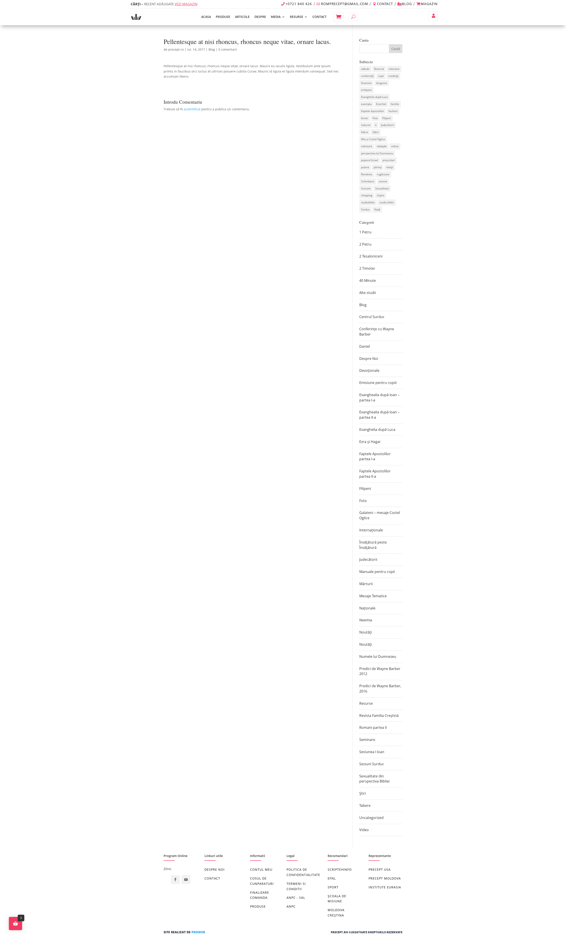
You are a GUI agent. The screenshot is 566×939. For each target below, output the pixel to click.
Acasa (206, 17)
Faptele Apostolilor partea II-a (375, 474)
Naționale (367, 608)
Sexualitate (382, 188)
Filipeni (386, 118)
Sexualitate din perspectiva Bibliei (374, 779)
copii (381, 76)
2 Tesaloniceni (370, 256)
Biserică (379, 69)
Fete (375, 118)
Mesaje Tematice (373, 596)
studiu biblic (386, 202)
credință (393, 76)
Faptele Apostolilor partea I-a (375, 456)
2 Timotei (367, 268)
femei (364, 118)
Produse (223, 17)
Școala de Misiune (337, 898)
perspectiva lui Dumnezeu (377, 153)
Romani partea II (373, 727)
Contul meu (433, 15)
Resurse (296, 17)
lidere (364, 132)
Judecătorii (387, 125)
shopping (366, 195)
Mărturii (366, 583)
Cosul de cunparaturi (262, 881)
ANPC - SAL (296, 897)
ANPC (291, 906)
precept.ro (176, 49)
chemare (394, 69)
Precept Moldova (385, 878)
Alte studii (367, 292)
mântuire (366, 146)
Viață (377, 209)
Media (276, 17)
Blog (407, 4)
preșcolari (388, 160)
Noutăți (365, 632)
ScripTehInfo (340, 869)
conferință (367, 76)
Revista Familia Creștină (379, 715)
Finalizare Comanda (259, 895)
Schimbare (367, 181)
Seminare (367, 739)
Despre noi (215, 869)
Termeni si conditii (296, 886)
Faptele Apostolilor (372, 111)
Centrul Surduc (371, 316)
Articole (242, 17)
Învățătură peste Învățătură (373, 545)
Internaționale (371, 530)
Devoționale (369, 370)
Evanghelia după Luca (374, 97)
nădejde (382, 146)
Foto (363, 500)
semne (383, 181)
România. (367, 174)
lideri (376, 132)
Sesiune (366, 188)
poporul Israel (369, 160)
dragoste (381, 83)
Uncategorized (371, 817)
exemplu (366, 104)
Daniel (364, 346)
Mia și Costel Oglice (373, 139)
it (376, 125)
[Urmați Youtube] (186, 879)
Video (364, 829)
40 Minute (367, 280)
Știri (362, 793)
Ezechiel (381, 104)
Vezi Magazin (186, 4)
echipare (366, 90)
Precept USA (380, 869)
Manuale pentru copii (377, 571)
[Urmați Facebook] (175, 879)
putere (365, 167)
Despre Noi (368, 358)
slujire (380, 195)
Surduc (365, 209)
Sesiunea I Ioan (371, 751)
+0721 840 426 (298, 4)
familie (395, 104)
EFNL (332, 878)
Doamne (366, 83)
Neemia (365, 620)
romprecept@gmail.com (344, 4)
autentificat (192, 109)
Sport (333, 887)
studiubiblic (368, 202)
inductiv (366, 125)
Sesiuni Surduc (371, 764)
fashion (393, 111)
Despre (260, 17)
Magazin (429, 4)
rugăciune (383, 174)
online (395, 146)
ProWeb (198, 932)
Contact (385, 4)
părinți (378, 167)
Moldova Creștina (336, 912)
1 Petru (365, 232)
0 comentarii (227, 49)
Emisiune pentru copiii (378, 382)
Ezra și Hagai (369, 441)
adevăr (365, 69)
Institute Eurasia (385, 887)
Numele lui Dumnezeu (377, 656)
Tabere (365, 805)
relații (389, 167)
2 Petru (365, 244)
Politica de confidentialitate (303, 872)
